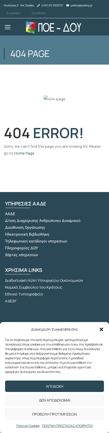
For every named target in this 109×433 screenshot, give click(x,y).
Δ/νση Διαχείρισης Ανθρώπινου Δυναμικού (42, 220)
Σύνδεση (38, 13)
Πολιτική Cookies (28, 426)
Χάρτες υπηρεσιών (21, 255)
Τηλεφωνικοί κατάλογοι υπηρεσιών (36, 241)
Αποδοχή (54, 386)
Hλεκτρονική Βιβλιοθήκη (27, 234)
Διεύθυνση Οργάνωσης (25, 227)
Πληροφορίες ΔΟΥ (21, 248)
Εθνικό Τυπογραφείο (24, 294)
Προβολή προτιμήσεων (54, 414)
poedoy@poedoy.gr (82, 5)
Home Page (24, 153)
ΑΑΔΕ (10, 214)
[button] (101, 329)
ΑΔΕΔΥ (10, 301)
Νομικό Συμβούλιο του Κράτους (33, 287)
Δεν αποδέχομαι (54, 400)
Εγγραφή (13, 13)
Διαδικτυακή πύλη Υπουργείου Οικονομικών (44, 280)
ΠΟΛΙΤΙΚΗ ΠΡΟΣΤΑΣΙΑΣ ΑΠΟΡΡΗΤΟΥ (67, 426)
